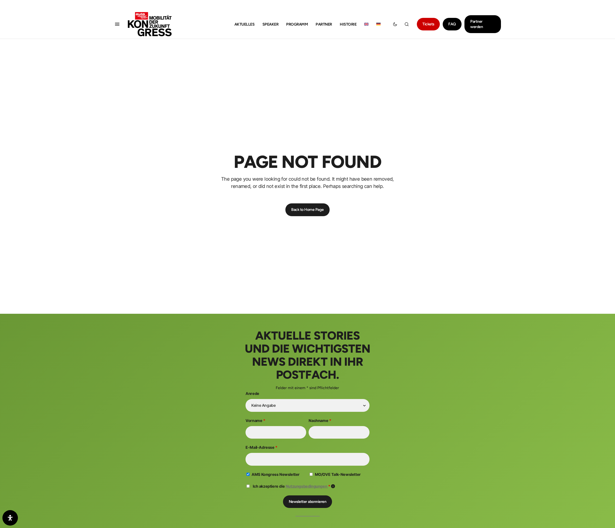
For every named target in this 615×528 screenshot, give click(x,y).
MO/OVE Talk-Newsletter (338, 474)
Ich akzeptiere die (294, 486)
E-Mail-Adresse (261, 447)
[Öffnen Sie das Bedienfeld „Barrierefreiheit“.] (10, 518)
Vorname (255, 420)
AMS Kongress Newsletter (276, 474)
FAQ (452, 24)
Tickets (428, 24)
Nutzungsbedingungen (307, 486)
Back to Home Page (307, 209)
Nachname (320, 420)
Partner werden (476, 24)
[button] (117, 24)
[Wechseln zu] (366, 24)
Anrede (252, 393)
